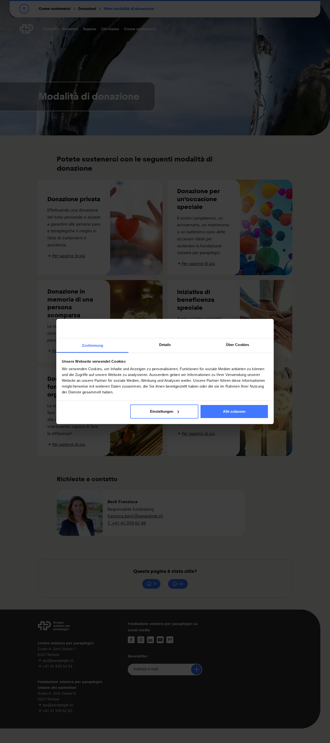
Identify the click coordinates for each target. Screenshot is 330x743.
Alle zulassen (234, 411)
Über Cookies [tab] (237, 345)
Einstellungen (161, 411)
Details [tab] (165, 345)
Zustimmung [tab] (92, 345)
